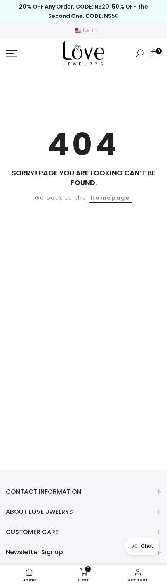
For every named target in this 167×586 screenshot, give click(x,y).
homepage (110, 198)
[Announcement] (83, 11)
